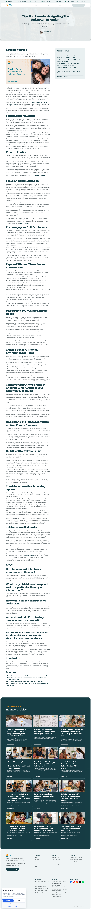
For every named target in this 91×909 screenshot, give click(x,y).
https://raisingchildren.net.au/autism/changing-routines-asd (25, 681)
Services (42, 5)
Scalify (77, 906)
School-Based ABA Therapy (76, 857)
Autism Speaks (12, 104)
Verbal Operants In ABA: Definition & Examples (57, 897)
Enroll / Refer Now (78, 5)
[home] (9, 5)
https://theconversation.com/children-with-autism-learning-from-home (28, 675)
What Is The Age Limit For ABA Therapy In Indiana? (59, 889)
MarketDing (82, 906)
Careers (60, 5)
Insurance (54, 861)
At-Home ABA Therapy (75, 861)
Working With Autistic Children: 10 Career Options (59, 882)
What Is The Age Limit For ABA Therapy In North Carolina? (59, 886)
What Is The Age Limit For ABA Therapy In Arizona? (59, 893)
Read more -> (10, 744)
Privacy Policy (55, 864)
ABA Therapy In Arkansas (40, 892)
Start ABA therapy (12, 869)
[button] (35, 5)
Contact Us (37, 866)
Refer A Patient (55, 857)
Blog (36, 861)
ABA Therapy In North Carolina (42, 881)
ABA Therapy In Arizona (40, 884)
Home (29, 5)
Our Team (54, 5)
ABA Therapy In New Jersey (41, 890)
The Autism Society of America (40, 102)
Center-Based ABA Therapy (76, 859)
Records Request (56, 859)
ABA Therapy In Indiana (40, 886)
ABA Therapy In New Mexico (41, 888)
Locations (34, 5)
